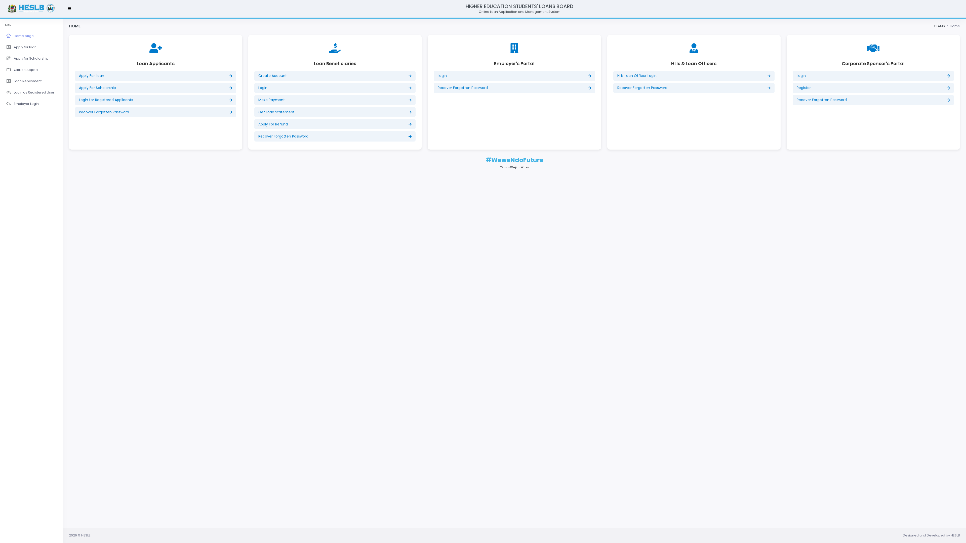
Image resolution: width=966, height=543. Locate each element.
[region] (31, 280)
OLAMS (939, 26)
